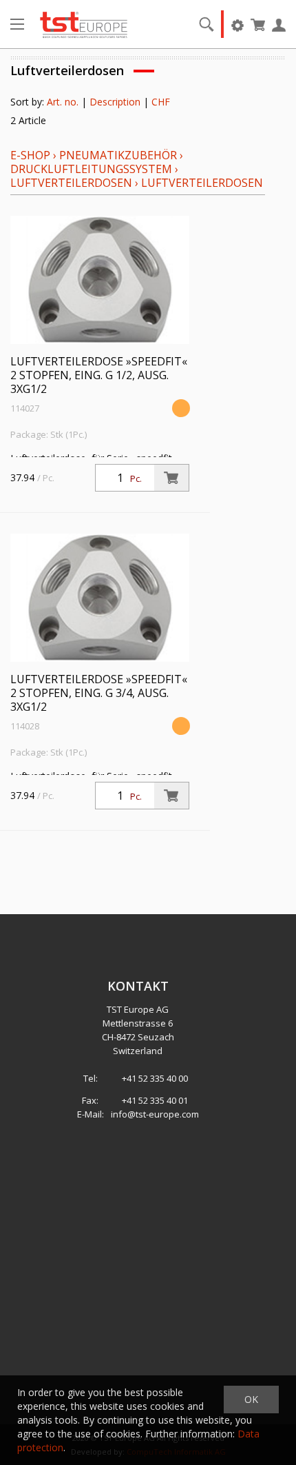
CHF (160, 101)
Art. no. (62, 101)
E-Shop (30, 155)
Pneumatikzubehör (119, 155)
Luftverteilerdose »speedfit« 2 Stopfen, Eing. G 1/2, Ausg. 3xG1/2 (98, 375)
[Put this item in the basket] (171, 478)
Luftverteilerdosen (71, 182)
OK (251, 1399)
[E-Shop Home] (83, 24)
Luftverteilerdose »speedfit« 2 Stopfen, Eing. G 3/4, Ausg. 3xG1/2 (98, 692)
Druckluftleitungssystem (91, 168)
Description (114, 101)
